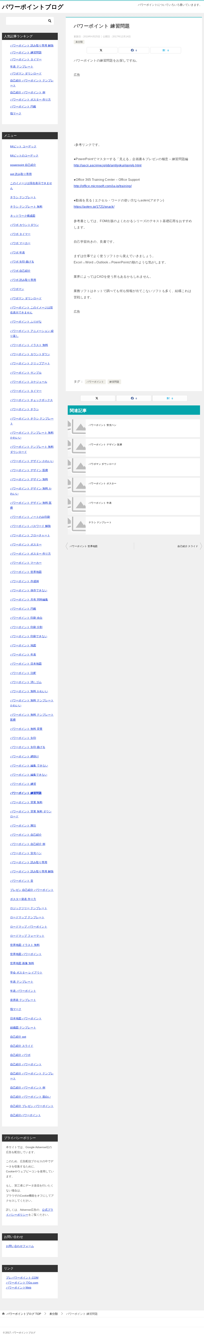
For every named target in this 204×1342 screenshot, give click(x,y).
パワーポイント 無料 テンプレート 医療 (32, 717)
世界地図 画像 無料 (22, 963)
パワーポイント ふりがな (26, 321)
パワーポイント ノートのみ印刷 (30, 516)
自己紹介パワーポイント (25, 1115)
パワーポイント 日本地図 (26, 663)
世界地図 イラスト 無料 (25, 945)
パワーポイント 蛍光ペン (103, 425)
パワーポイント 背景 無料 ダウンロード (31, 814)
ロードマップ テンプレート (27, 917)
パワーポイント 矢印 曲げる (27, 747)
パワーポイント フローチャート (30, 535)
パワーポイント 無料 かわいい (29, 691)
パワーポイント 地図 (23, 645)
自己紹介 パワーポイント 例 (27, 92)
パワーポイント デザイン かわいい (32, 461)
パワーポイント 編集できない (28, 774)
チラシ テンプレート (100, 522)
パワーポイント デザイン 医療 (105, 444)
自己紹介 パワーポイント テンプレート (32, 1076)
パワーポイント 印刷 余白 (26, 617)
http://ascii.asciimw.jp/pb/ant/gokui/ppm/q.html (108, 165)
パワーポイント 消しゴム (26, 682)
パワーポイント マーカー (26, 562)
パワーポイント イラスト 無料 (29, 345)
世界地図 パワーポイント (26, 954)
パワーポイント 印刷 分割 (26, 627)
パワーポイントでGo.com (22, 1282)
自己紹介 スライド (188, 546)
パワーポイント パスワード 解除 (30, 526)
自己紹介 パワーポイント (26, 1064)
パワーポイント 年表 (100, 503)
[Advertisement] (134, 106)
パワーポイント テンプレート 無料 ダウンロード (32, 449)
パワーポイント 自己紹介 (26, 834)
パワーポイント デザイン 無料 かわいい (31, 491)
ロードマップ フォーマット (27, 935)
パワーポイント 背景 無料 (26, 802)
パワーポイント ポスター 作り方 (30, 99)
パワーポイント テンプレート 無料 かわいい (32, 435)
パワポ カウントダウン (24, 224)
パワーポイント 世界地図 (84, 546)
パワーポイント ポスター (103, 483)
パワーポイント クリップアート (30, 363)
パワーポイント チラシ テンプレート (32, 421)
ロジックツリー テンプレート (28, 908)
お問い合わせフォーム (20, 1246)
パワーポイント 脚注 (23, 825)
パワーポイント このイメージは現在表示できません (31, 310)
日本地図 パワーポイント (26, 1018)
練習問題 (114, 381)
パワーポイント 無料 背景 (26, 728)
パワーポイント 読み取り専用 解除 (32, 45)
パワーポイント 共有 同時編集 (29, 599)
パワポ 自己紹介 (20, 270)
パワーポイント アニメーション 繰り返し (32, 333)
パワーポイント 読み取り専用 (28, 862)
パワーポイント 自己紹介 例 (27, 844)
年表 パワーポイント (23, 990)
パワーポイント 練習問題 (26, 52)
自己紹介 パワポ (20, 1055)
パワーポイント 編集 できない (29, 765)
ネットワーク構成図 (22, 215)
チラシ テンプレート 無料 (26, 206)
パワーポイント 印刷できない (28, 636)
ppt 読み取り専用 (21, 174)
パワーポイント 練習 (23, 783)
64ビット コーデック (23, 146)
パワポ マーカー (20, 243)
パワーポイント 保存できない (28, 590)
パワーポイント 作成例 (24, 581)
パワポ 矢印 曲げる (22, 261)
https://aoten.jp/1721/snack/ (94, 206)
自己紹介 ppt (18, 1036)
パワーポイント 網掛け (24, 756)
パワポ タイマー (20, 234)
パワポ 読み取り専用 (23, 279)
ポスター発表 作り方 (23, 899)
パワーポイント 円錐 (23, 106)
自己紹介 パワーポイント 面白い (30, 1096)
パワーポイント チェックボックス (31, 400)
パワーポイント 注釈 (23, 673)
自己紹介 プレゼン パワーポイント (32, 1106)
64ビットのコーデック (24, 155)
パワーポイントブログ (33, 7)
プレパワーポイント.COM (22, 1277)
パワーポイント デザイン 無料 (29, 479)
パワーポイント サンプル (26, 372)
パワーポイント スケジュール (28, 381)
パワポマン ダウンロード (103, 464)
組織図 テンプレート (23, 1027)
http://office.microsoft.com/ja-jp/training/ (103, 186)
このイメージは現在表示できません (31, 186)
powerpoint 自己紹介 (23, 164)
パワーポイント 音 (21, 880)
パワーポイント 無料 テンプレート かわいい (32, 703)
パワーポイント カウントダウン (30, 354)
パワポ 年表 (17, 252)
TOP (24, 1313)
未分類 (79, 42)
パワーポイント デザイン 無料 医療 (31, 505)
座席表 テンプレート (23, 1000)
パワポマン (17, 289)
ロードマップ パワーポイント (28, 926)
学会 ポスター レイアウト (26, 972)
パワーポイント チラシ (24, 409)
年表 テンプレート (21, 66)
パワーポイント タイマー (26, 59)
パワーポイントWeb (18, 1287)
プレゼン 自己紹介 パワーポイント (32, 889)
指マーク (15, 113)
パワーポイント (95, 381)
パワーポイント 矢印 (23, 738)
